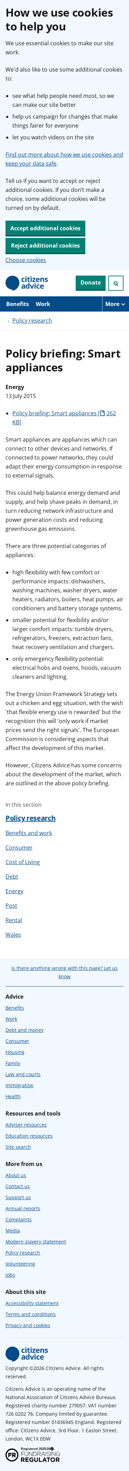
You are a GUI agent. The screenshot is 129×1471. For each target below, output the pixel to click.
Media (13, 1230)
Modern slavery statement (36, 1241)
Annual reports (23, 1208)
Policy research (32, 320)
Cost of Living (23, 862)
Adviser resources (26, 1124)
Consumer (19, 847)
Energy (14, 891)
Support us (18, 1197)
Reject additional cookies (45, 245)
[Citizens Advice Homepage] (27, 283)
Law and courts (23, 1074)
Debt (12, 876)
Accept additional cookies (45, 228)
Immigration (20, 1085)
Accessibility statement (32, 1303)
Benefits (17, 304)
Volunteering (20, 1263)
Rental (14, 920)
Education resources (29, 1135)
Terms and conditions (31, 1314)
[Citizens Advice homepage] (27, 1354)
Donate (90, 282)
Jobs (10, 1274)
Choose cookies (26, 260)
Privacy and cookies (28, 1325)
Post (11, 905)
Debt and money (25, 1030)
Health (13, 1096)
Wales (13, 934)
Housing (15, 1052)
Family (13, 1063)
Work (43, 304)
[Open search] (115, 283)
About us (16, 1175)
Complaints (19, 1219)
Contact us (18, 1186)
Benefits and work (29, 833)
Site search (18, 1147)
